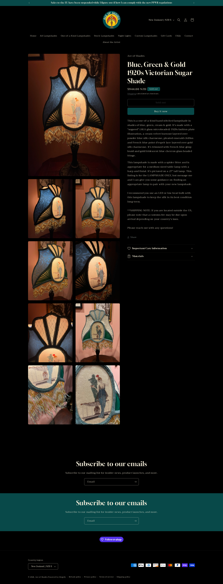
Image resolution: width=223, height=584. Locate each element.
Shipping (131, 93)
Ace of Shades (41, 577)
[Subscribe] (135, 481)
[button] (179, 20)
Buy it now (160, 111)
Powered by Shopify (57, 577)
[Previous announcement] (29, 3)
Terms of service (106, 577)
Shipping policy (123, 577)
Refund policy (75, 577)
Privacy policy (90, 577)
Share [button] (133, 237)
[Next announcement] (194, 3)
